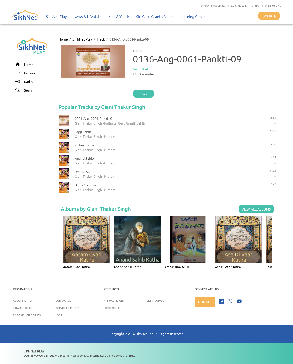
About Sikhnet (22, 300)
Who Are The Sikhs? (213, 5)
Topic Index (111, 308)
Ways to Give (273, 5)
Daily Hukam (239, 5)
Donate (269, 16)
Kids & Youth (118, 16)
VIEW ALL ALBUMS (256, 209)
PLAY (143, 94)
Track (101, 39)
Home (63, 39)
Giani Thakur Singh (147, 69)
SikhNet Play (56, 16)
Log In (60, 315)
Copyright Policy (67, 308)
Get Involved (155, 300)
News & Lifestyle (87, 16)
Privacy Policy (22, 308)
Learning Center (193, 16)
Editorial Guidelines (27, 315)
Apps (255, 5)
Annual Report (114, 300)
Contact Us (63, 300)
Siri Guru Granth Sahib (154, 16)
